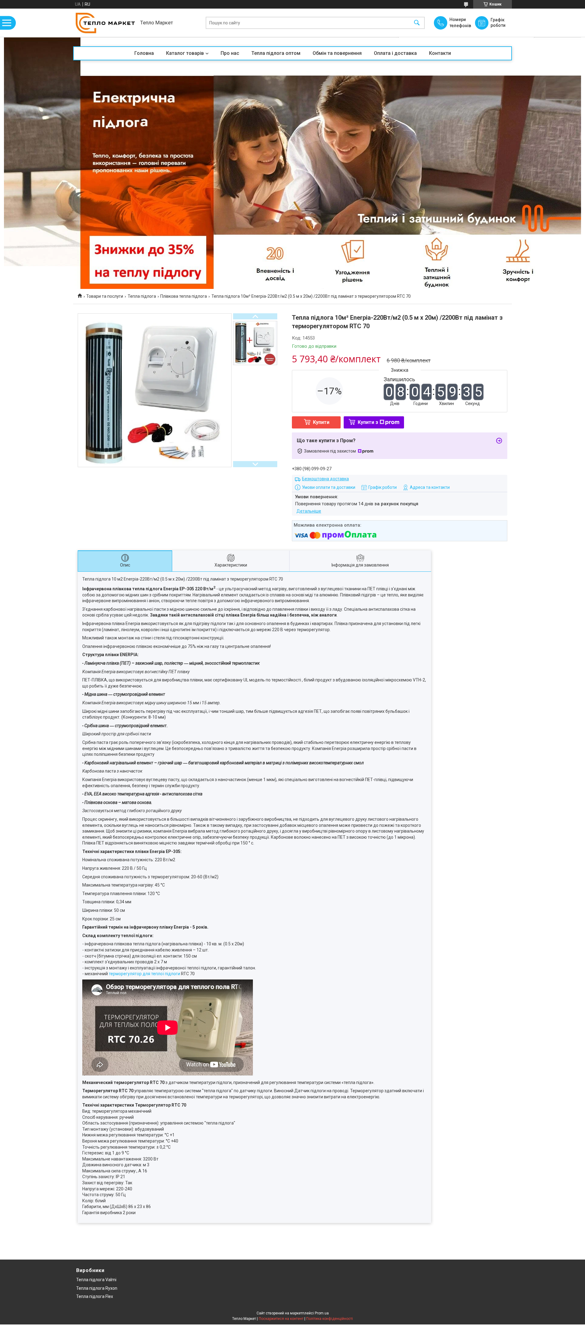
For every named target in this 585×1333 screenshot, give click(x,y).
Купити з (368, 422)
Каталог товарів (185, 53)
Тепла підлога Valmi (96, 1279)
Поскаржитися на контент (281, 1319)
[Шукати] (417, 22)
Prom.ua (322, 1313)
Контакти (440, 53)
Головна (144, 53)
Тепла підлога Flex (94, 1296)
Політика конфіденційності (329, 1319)
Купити (321, 422)
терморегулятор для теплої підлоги (144, 973)
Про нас (230, 53)
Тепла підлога (142, 296)
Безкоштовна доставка (325, 478)
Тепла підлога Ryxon (96, 1288)
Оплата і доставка (395, 53)
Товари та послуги (104, 296)
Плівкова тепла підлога (183, 296)
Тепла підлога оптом (275, 53)
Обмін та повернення (337, 53)
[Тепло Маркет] (105, 23)
